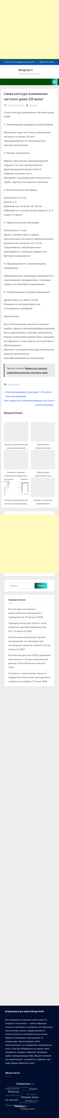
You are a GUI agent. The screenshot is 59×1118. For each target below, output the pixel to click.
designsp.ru (25, 70)
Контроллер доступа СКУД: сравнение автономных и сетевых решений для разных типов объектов (29, 659)
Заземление (13, 384)
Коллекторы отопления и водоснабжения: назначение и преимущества (25, 613)
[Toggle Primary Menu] (54, 82)
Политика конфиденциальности (20, 62)
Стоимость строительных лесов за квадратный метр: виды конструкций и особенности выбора (29, 677)
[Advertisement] (29, 29)
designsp (33, 105)
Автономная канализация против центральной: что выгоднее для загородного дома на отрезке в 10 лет (29, 641)
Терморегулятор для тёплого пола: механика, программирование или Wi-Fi (27, 627)
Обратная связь (46, 62)
